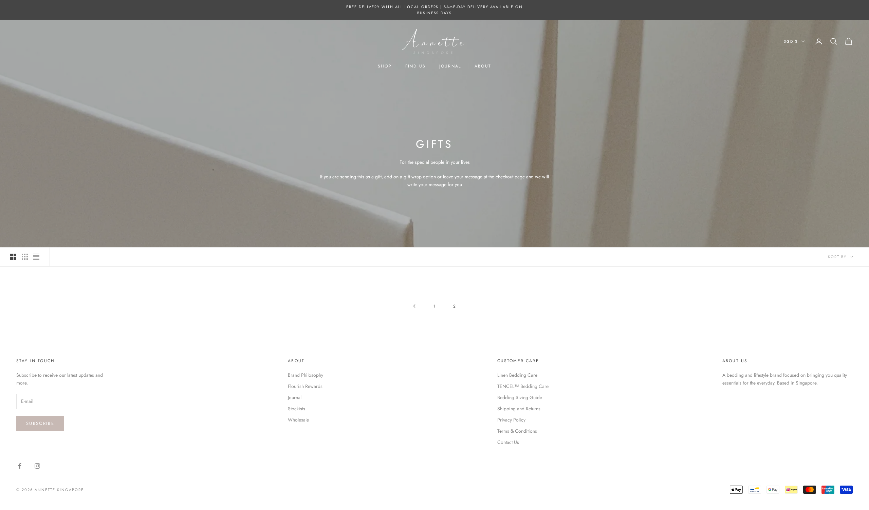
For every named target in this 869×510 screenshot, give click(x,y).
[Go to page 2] (414, 306)
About (483, 66)
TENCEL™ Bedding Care (523, 386)
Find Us (415, 66)
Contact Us (508, 442)
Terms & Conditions (517, 431)
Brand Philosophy (305, 375)
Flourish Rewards (305, 386)
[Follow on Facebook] (19, 466)
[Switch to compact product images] (36, 257)
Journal (450, 66)
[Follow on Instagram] (37, 466)
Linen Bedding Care (517, 375)
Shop (385, 66)
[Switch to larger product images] (13, 257)
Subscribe (40, 423)
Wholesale (298, 419)
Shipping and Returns (518, 408)
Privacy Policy (511, 419)
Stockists (296, 408)
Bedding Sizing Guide (519, 397)
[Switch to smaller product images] (25, 257)
